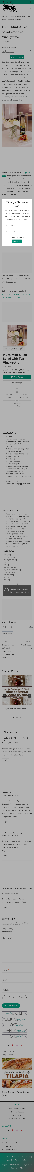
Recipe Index (7, 1055)
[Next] (29, 696)
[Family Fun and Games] (17, 1031)
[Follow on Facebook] (4, 1045)
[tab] (13, 717)
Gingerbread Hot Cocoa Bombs (15, 709)
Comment (7, 938)
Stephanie (6, 793)
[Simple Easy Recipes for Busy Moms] (17, 1013)
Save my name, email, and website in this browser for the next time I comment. (17, 998)
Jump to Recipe (18, 57)
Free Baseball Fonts (26, 644)
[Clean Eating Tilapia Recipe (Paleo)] (17, 1073)
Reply (5, 760)
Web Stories (26, 1157)
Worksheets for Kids (17, 1119)
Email (6, 980)
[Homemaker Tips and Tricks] (17, 1025)
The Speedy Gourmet (10, 1149)
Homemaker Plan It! (17, 1109)
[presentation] (17, 690)
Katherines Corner (10, 833)
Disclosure (16, 1157)
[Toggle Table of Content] (21, 348)
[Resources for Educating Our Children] (17, 1036)
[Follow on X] (8, 1045)
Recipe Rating (7, 929)
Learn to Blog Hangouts (11, 1146)
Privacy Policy (21, 1160)
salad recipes (7, 633)
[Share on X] (12, 51)
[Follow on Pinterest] (13, 1045)
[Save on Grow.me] (15, 51)
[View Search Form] (30, 2)
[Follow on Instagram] (17, 1045)
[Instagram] (11, 2)
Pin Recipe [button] (18, 383)
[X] (7, 2)
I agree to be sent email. (18, 237)
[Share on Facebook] (8, 51)
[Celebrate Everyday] (17, 1019)
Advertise (6, 1157)
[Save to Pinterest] (4, 51)
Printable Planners (17, 1112)
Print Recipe (18, 377)
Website (6, 990)
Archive (10, 1160)
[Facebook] (3, 2)
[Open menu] (30, 8)
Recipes (4, 16)
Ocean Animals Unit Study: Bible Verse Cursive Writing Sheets (8, 649)
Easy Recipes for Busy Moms (13, 1143)
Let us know (15, 592)
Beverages (12, 16)
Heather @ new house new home (17, 888)
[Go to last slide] (4, 696)
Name (6, 970)
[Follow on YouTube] (21, 1045)
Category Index (8, 1051)
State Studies (17, 1115)
